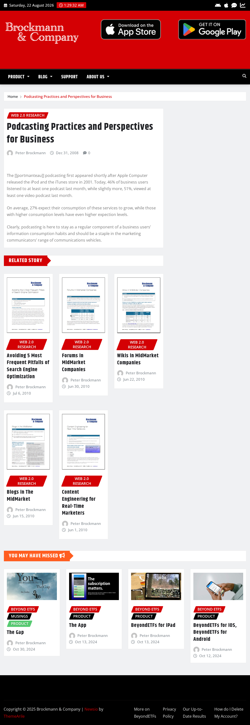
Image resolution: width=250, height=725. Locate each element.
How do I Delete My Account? (228, 712)
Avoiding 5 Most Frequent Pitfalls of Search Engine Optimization (28, 366)
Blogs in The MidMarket (20, 495)
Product (17, 77)
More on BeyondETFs (145, 712)
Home (13, 96)
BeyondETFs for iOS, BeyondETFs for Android (215, 632)
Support (69, 77)
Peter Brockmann (30, 152)
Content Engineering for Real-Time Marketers (79, 502)
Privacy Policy (169, 712)
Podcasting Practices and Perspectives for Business (68, 96)
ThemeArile (14, 716)
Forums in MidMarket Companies (74, 363)
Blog (43, 77)
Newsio (91, 709)
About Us (96, 77)
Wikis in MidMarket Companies (138, 359)
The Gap (15, 632)
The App (77, 625)
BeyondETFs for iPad (153, 625)
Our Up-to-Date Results (194, 712)
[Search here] (244, 76)
